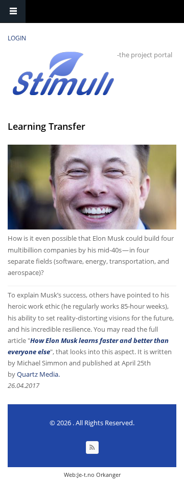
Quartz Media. (38, 374)
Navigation (13, 11)
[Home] (63, 73)
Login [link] (17, 38)
